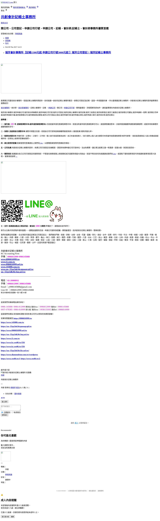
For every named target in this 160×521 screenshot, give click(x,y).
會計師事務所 (23, 108)
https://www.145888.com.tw (12, 322)
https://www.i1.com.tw (10, 338)
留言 (18, 388)
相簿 (7, 38)
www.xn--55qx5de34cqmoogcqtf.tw (17, 269)
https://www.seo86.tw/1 (10, 358)
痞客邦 (13, 388)
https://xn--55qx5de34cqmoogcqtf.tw (16, 326)
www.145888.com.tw (10, 267)
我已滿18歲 (5, 517)
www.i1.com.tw (8, 261)
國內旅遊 (17, 394)
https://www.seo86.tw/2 (30, 358)
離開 (12, 517)
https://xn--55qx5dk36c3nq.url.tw (15, 334)
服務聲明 (101, 491)
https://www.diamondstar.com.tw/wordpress (19, 354)
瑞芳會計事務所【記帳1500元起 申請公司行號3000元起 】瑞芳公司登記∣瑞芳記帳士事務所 (58, 52)
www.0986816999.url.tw (12, 264)
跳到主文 (4, 23)
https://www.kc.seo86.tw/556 (13, 342)
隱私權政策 (92, 491)
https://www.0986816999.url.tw (14, 330)
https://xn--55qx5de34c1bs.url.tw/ (15, 350)
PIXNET (63, 491)
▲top (3, 397)
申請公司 (51, 108)
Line (41, 143)
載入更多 (4, 402)
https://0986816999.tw (22, 318)
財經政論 (18, 34)
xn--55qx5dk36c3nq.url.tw (13, 272)
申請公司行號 (69, 108)
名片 (7, 43)
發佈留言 (4, 415)
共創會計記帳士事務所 (18, 17)
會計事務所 (5, 108)
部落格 (7, 41)
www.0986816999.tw (10, 259)
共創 (2, 375)
